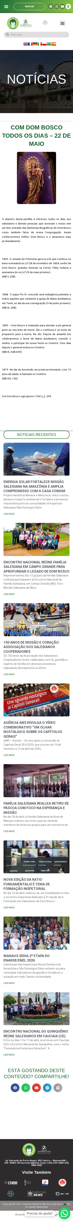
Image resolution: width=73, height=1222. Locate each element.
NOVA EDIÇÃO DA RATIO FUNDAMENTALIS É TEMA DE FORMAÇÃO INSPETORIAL (27, 884)
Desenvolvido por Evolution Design (36, 1214)
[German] (35, 43)
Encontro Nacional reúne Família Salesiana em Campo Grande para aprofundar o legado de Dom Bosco (36, 566)
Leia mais (9, 514)
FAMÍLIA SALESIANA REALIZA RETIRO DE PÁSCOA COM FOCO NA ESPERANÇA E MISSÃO (36, 808)
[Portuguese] (49, 43)
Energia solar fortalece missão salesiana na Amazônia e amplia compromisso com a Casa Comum (34, 486)
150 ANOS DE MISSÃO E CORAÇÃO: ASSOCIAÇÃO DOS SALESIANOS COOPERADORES (32, 647)
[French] (30, 43)
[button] (6, 6)
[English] (25, 43)
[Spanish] (53, 43)
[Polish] (44, 43)
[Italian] (39, 43)
